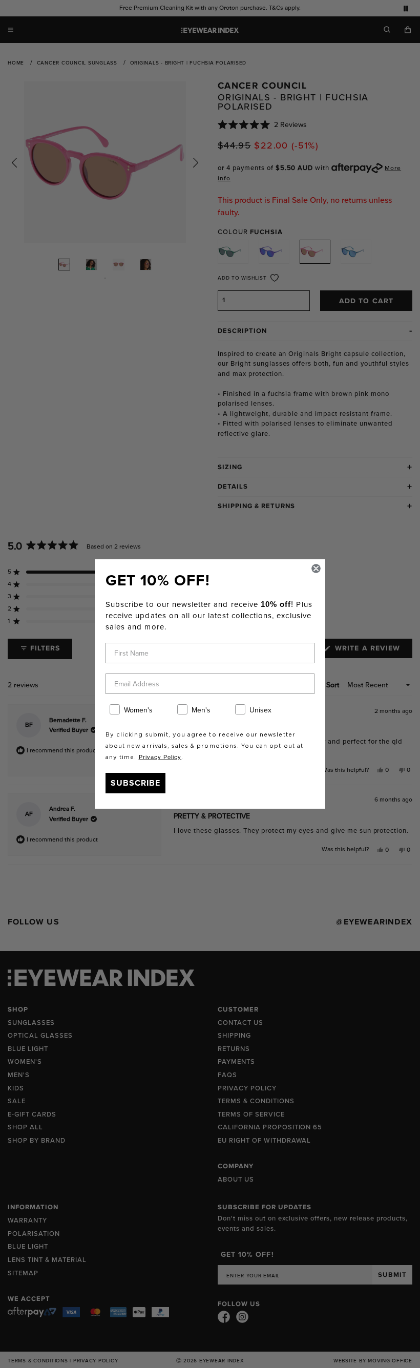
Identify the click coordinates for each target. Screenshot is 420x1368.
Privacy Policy (160, 757)
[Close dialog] (316, 568)
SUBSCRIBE (135, 783)
